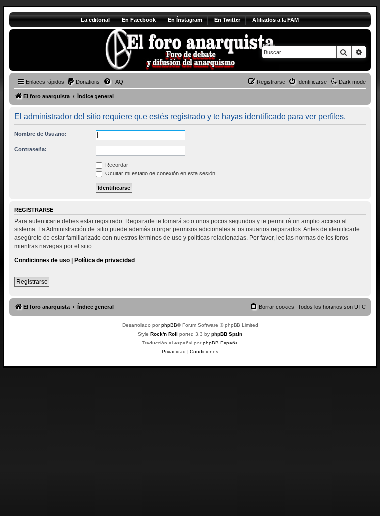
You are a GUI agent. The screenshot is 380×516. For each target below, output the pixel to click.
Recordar (116, 165)
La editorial (95, 20)
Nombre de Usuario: (40, 134)
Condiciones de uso (42, 260)
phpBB (169, 325)
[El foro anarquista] (92, 50)
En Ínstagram (185, 20)
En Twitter (227, 20)
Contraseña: (30, 149)
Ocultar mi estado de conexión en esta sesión (159, 173)
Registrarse (32, 281)
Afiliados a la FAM (275, 20)
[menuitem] (83, 81)
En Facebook (139, 20)
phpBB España (220, 342)
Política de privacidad (104, 260)
